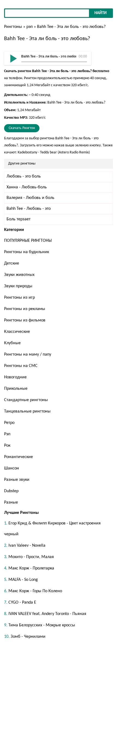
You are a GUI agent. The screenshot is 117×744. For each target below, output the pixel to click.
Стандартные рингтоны (26, 400)
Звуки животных (19, 275)
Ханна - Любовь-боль (27, 187)
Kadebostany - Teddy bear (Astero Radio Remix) (54, 152)
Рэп (7, 434)
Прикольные (15, 389)
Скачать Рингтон (22, 128)
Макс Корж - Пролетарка (31, 568)
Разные (11, 502)
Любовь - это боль (24, 176)
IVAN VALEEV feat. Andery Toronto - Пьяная (47, 614)
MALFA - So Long (23, 580)
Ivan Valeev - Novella (26, 545)
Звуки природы (18, 286)
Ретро (9, 423)
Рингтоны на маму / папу (27, 354)
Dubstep (11, 491)
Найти (100, 13)
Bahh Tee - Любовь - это (29, 209)
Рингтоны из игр (19, 297)
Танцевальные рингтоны (27, 411)
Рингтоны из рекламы (24, 309)
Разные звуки (16, 480)
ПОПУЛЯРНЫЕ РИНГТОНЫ (28, 241)
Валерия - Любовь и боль (30, 198)
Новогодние (15, 377)
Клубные (12, 343)
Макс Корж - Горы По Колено (35, 591)
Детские (11, 263)
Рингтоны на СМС (21, 366)
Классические (17, 332)
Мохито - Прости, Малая (31, 557)
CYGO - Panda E (22, 602)
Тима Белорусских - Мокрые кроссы (41, 625)
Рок (7, 445)
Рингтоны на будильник (26, 252)
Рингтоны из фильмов (24, 320)
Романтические (18, 457)
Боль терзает (18, 219)
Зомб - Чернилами (28, 637)
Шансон (11, 468)
